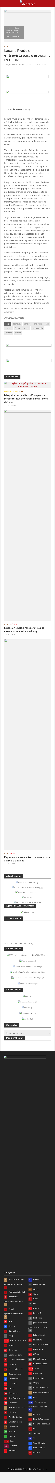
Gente (7, 46)
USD (21, 943)
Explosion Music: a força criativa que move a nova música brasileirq (24, 629)
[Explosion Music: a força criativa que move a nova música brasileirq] (27, 515)
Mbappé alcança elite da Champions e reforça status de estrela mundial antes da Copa (26, 398)
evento (9, 328)
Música (13, 624)
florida (17, 328)
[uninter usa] (27, 82)
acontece (17, 324)
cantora (27, 324)
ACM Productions (40, 1469)
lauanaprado (37, 328)
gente (26, 328)
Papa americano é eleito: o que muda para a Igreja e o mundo (27, 859)
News (13, 853)
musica (18, 333)
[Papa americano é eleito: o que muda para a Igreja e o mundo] (27, 744)
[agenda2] (27, 97)
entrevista (38, 324)
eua (47, 324)
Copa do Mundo (11, 391)
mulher (9, 333)
